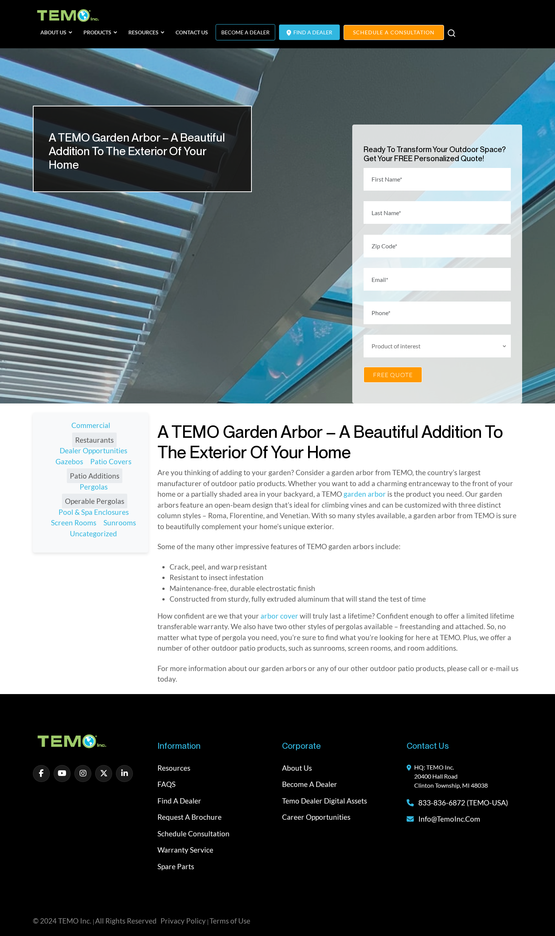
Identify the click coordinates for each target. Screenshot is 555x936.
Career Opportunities (316, 817)
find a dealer (312, 32)
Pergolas (94, 486)
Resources (173, 768)
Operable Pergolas (94, 501)
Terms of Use (230, 920)
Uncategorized (93, 533)
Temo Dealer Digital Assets (324, 800)
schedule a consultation (394, 32)
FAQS (166, 784)
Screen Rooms (73, 522)
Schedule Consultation (193, 833)
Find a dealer (179, 800)
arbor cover (279, 615)
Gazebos (69, 461)
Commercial (90, 425)
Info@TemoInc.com (449, 818)
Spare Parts (175, 866)
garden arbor (365, 494)
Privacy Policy (183, 920)
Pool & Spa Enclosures (94, 512)
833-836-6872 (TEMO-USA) (462, 802)
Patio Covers (110, 461)
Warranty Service (185, 849)
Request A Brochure (189, 817)
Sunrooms (119, 522)
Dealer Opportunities (93, 450)
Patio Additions (94, 475)
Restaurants (94, 440)
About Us (297, 768)
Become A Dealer (245, 32)
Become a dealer (309, 784)
